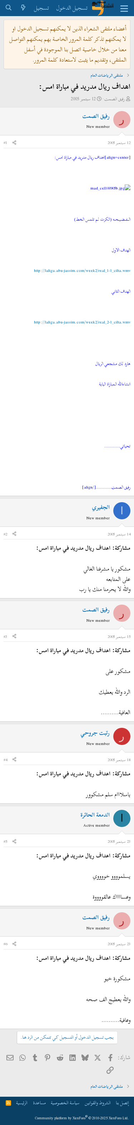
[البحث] (8, 8)
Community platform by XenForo (82, 1118)
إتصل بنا (122, 1102)
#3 (5, 636)
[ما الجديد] (23, 8)
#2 (5, 534)
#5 (5, 841)
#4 (5, 759)
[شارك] (14, 143)
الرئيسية (22, 1102)
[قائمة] (124, 8)
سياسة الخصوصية (65, 1102)
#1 (5, 142)
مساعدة (39, 1102)
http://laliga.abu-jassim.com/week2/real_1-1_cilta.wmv (82, 270)
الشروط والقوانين (98, 1102)
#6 (5, 943)
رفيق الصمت (114, 99)
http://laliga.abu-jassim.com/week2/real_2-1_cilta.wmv (82, 322)
